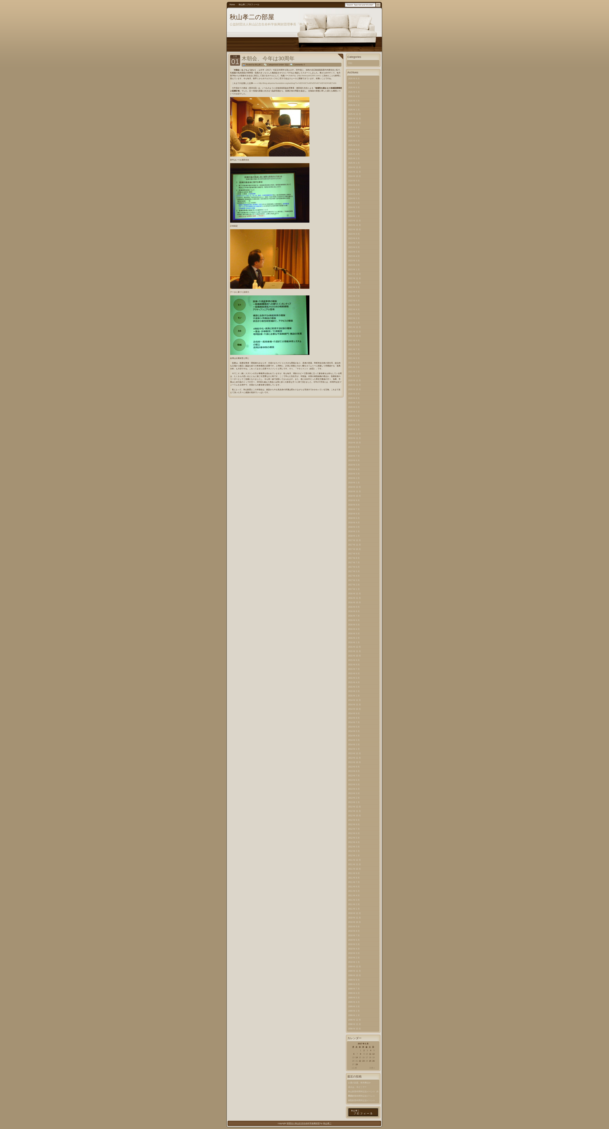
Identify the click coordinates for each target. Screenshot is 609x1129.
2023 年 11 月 (354, 225)
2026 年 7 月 (354, 83)
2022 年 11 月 (354, 278)
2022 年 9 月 (354, 287)
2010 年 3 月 (354, 953)
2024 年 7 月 (354, 189)
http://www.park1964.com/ (309, 76)
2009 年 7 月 (354, 989)
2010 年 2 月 (354, 957)
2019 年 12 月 (354, 434)
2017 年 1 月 (354, 589)
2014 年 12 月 (354, 700)
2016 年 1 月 (354, 642)
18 (370, 1057)
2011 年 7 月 (354, 882)
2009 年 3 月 (354, 1006)
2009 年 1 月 (354, 1015)
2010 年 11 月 (354, 918)
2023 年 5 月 (354, 252)
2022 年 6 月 (354, 300)
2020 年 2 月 (354, 425)
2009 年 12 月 (354, 966)
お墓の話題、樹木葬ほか (359, 1082)
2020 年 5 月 (354, 411)
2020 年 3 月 (354, 420)
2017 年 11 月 (354, 545)
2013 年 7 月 (354, 775)
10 (367, 1054)
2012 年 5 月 (354, 838)
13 (353, 1057)
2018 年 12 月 (354, 487)
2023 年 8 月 (354, 238)
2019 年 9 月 (354, 447)
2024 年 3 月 (354, 207)
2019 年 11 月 (354, 438)
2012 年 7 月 (354, 829)
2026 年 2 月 (354, 105)
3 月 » (372, 1068)
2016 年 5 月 (354, 624)
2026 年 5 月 (354, 92)
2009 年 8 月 (354, 984)
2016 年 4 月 (354, 629)
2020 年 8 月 (354, 398)
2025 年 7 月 (354, 136)
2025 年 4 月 (354, 149)
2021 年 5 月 (354, 358)
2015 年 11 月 (354, 651)
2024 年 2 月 (354, 212)
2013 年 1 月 (354, 802)
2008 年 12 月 (354, 1020)
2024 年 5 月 (354, 198)
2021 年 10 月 (354, 336)
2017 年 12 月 (354, 540)
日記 (287, 65)
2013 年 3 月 (354, 793)
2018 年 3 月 (354, 527)
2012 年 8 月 (354, 824)
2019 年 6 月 (354, 460)
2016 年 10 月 (354, 602)
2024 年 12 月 (354, 167)
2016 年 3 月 (354, 633)
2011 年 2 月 (354, 904)
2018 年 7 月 (354, 509)
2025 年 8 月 (354, 132)
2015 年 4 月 (354, 682)
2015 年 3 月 (354, 687)
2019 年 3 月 (354, 474)
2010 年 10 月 (354, 922)
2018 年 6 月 (354, 513)
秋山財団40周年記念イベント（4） (361, 1101)
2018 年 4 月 (354, 522)
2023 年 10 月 (354, 229)
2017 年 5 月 (354, 571)
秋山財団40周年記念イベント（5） (361, 1096)
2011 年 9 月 (354, 873)
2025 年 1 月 (354, 163)
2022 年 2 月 (354, 318)
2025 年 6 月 (354, 141)
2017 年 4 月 (354, 576)
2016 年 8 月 (354, 611)
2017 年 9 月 (354, 553)
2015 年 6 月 (354, 673)
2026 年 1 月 (354, 109)
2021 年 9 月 (354, 340)
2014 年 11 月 (354, 704)
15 (360, 1057)
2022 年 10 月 (354, 283)
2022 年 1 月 (354, 323)
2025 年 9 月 (354, 127)
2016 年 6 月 (354, 620)
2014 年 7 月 (354, 722)
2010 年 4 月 (354, 949)
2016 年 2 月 (354, 638)
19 (373, 1057)
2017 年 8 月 (354, 558)
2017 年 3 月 (354, 580)
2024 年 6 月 (354, 194)
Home (232, 4)
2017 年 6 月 (354, 567)
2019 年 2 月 (354, 478)
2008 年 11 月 (354, 1024)
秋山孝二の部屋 (252, 16)
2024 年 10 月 (354, 176)
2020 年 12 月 (354, 380)
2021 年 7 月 (354, 349)
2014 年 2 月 (354, 744)
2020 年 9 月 (354, 394)
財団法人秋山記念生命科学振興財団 (303, 1123)
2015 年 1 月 (354, 696)
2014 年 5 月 (354, 731)
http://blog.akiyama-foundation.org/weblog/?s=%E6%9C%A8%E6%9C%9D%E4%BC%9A (297, 83)
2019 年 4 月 (354, 469)
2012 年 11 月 (354, 811)
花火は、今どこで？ (357, 1087)
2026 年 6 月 (354, 87)
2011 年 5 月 (354, 891)
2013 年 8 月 (354, 771)
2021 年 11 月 (354, 331)
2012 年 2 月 (354, 851)
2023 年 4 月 (354, 256)
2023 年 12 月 (354, 220)
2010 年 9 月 (354, 926)
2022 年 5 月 (354, 305)
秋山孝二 (327, 1123)
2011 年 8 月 (354, 878)
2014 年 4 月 (354, 735)
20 (353, 1061)
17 (367, 1057)
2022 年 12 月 (354, 274)
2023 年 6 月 (354, 247)
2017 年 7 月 (354, 562)
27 (353, 1064)
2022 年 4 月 (354, 309)
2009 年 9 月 (354, 980)
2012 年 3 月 (354, 846)
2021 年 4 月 (354, 363)
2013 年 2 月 (354, 798)
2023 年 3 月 (354, 260)
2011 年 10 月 (354, 869)
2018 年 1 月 (354, 536)
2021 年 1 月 (354, 376)
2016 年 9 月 (354, 607)
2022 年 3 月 (354, 314)
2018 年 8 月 (354, 505)
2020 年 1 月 (354, 429)
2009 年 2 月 (354, 1011)
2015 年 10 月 (354, 656)
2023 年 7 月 (354, 243)
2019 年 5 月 (354, 465)
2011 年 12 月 (354, 860)
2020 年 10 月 (354, 389)
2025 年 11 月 (354, 118)
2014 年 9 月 (354, 713)
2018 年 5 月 (354, 518)
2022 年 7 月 (354, 296)
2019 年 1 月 (354, 482)
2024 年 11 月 (354, 172)
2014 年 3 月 (354, 740)
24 (367, 1061)
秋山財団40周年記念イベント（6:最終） (363, 1092)
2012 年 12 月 (354, 807)
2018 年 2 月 (354, 531)
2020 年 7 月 (354, 402)
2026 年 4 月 (354, 96)
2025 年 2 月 (354, 158)
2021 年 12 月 (354, 327)
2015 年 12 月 (354, 647)
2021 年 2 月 (354, 371)
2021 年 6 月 (354, 354)
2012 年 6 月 (354, 833)
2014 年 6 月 (354, 727)
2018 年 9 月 (354, 500)
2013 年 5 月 (354, 784)
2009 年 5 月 (354, 997)
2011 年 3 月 (354, 900)
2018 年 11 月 (354, 491)
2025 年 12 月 (354, 114)
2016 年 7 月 (354, 616)
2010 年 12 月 (354, 913)
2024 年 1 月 (354, 216)
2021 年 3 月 (354, 367)
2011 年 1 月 (354, 909)
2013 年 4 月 (354, 789)
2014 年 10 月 (354, 709)
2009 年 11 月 (354, 971)
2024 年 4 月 (354, 203)
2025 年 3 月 (354, 154)
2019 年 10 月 (354, 442)
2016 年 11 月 (354, 598)
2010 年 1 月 (354, 962)
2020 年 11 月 (354, 385)
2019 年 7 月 (354, 456)
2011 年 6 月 (354, 886)
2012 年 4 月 (354, 842)
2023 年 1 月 (354, 269)
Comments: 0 (299, 65)
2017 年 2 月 (354, 585)
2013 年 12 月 (354, 753)
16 (363, 1057)
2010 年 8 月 (354, 931)
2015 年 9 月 (354, 660)
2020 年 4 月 (354, 416)
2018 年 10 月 (354, 496)
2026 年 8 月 (354, 78)
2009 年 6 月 (354, 993)
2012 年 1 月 (354, 855)
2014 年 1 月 (354, 749)
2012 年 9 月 (354, 820)
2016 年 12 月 (354, 593)
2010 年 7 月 (354, 935)
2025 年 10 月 (354, 123)
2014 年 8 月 (354, 718)
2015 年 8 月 (354, 664)
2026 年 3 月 (354, 101)
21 (357, 1061)
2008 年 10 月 (354, 1029)
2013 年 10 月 (354, 762)
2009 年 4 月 (354, 1002)
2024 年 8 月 (354, 185)
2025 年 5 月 (354, 145)
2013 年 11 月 (354, 758)
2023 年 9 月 (354, 234)
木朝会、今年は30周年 (268, 58)
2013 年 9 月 (354, 767)
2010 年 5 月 (354, 944)
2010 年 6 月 (354, 940)
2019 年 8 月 (354, 451)
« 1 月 (354, 1068)
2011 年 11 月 (354, 864)
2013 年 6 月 (354, 780)
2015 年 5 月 (354, 678)
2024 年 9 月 (354, 180)
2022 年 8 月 (354, 291)
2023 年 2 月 (354, 265)
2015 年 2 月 (354, 691)
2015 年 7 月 (354, 669)
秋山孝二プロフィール (249, 4)
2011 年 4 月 (354, 895)
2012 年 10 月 (354, 815)
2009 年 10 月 (354, 975)
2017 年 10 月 (354, 549)
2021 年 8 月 (354, 345)
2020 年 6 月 (354, 407)
